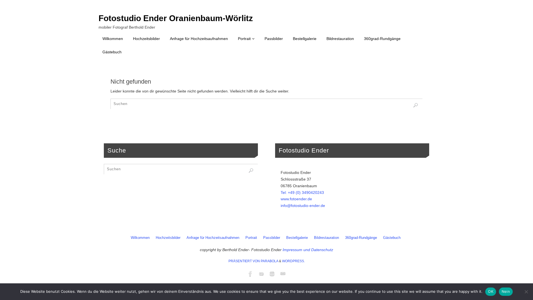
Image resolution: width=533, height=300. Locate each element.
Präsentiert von (244, 261)
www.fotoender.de (296, 199)
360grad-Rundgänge (361, 238)
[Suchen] (415, 105)
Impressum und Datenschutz (308, 250)
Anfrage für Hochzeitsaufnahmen (213, 238)
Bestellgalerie (297, 238)
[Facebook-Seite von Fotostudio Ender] (250, 273)
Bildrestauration (326, 238)
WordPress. (293, 261)
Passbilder (271, 238)
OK (490, 291)
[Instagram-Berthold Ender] (272, 273)
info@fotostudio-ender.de (303, 205)
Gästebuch (392, 238)
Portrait (251, 238)
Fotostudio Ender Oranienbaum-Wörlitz (176, 18)
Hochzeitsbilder (168, 238)
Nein (506, 291)
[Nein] (526, 291)
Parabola (269, 261)
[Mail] (283, 273)
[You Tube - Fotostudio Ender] (261, 273)
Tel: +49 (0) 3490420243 (302, 192)
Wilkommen (140, 238)
